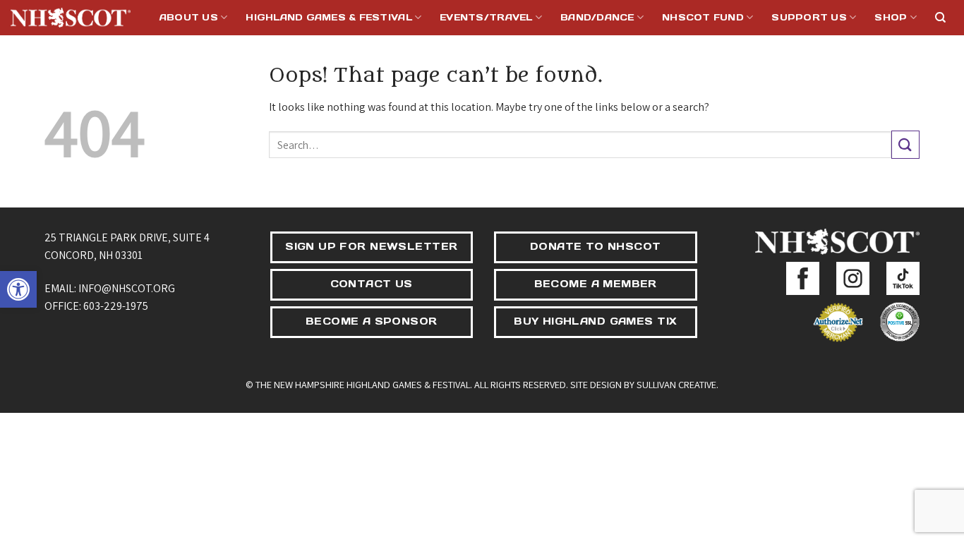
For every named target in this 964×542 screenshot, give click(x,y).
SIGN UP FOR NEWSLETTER (371, 246)
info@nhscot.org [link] (126, 288)
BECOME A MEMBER (595, 283)
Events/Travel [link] (486, 17)
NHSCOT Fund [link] (703, 17)
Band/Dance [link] (597, 17)
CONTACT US (371, 283)
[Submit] (905, 144)
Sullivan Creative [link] (676, 384)
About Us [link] (188, 17)
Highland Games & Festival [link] (328, 17)
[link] (18, 289)
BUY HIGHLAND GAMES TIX (595, 321)
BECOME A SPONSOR (372, 321)
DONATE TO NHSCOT (595, 246)
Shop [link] (890, 17)
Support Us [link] (809, 17)
